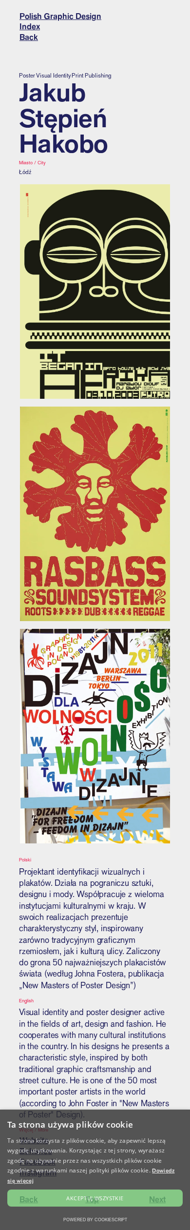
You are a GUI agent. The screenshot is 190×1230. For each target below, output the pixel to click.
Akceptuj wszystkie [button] (94, 1198)
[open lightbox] (95, 291)
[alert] (95, 1170)
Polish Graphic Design (60, 16)
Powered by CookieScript (95, 1219)
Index (29, 26)
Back (28, 37)
